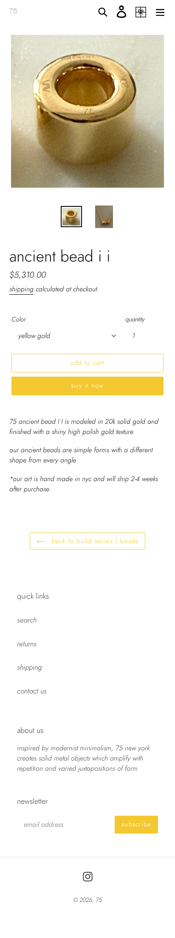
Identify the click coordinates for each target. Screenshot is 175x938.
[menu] (160, 12)
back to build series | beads (94, 541)
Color (18, 319)
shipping (21, 289)
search (27, 620)
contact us (32, 691)
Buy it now (87, 385)
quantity (134, 319)
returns (27, 644)
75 (99, 900)
